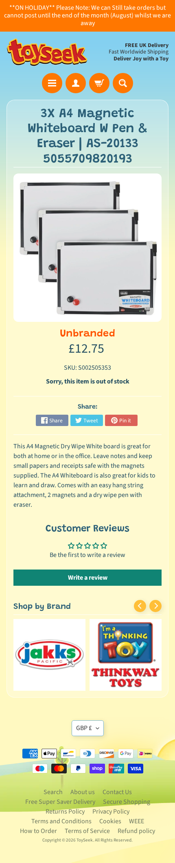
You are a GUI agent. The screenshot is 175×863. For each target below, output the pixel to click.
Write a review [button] (87, 577)
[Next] (155, 606)
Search (53, 792)
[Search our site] (123, 83)
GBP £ (84, 728)
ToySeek (85, 840)
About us (82, 792)
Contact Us (117, 792)
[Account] (76, 83)
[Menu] (52, 83)
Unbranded (87, 334)
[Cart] (99, 83)
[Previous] (140, 606)
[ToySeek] (47, 52)
